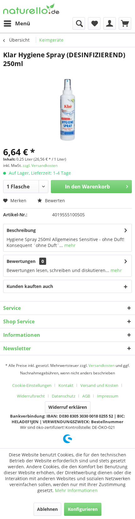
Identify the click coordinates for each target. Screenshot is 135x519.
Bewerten (54, 200)
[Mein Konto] (109, 23)
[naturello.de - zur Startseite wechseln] (31, 8)
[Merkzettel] (94, 23)
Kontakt (65, 385)
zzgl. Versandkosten (40, 165)
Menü (22, 23)
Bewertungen (21, 261)
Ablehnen (47, 509)
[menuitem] (16, 23)
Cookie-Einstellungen (31, 385)
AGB (86, 396)
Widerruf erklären (67, 407)
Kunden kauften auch (30, 286)
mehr (69, 245)
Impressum (107, 396)
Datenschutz (63, 396)
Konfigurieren (83, 509)
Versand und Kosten (99, 385)
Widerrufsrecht (31, 396)
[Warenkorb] (125, 23)
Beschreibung (21, 230)
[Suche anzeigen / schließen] (79, 23)
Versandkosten (102, 365)
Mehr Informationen (76, 490)
